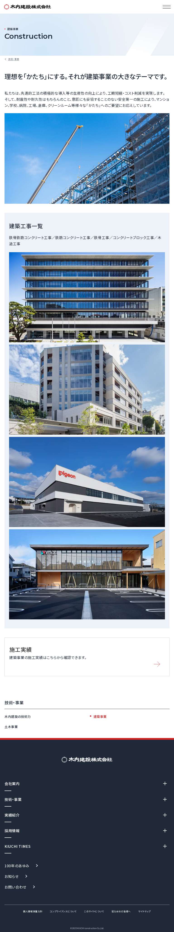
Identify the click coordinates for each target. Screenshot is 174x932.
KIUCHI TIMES (18, 846)
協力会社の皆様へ (121, 911)
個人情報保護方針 (32, 911)
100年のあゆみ (17, 865)
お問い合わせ (16, 887)
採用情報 (12, 830)
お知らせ (12, 876)
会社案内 (12, 783)
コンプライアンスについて (63, 911)
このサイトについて (94, 911)
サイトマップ (144, 911)
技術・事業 (14, 702)
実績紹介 (12, 815)
